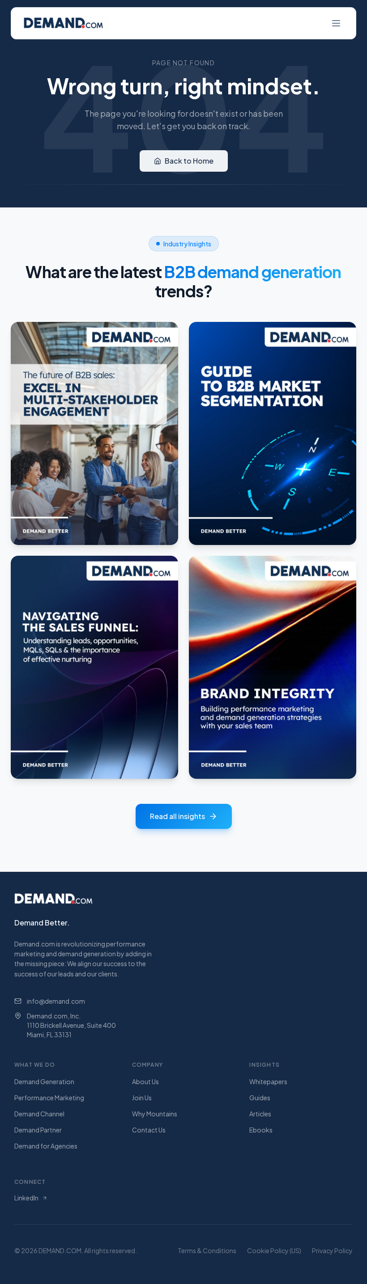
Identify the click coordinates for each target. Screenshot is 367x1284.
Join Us (142, 1098)
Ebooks (261, 1130)
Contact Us (149, 1130)
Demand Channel (39, 1114)
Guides (259, 1098)
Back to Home (189, 160)
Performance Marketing (49, 1098)
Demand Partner (38, 1130)
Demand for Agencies (45, 1146)
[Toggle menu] (336, 23)
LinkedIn (26, 1198)
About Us (145, 1081)
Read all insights (177, 816)
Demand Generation (44, 1081)
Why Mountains (154, 1114)
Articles (260, 1114)
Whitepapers (268, 1081)
